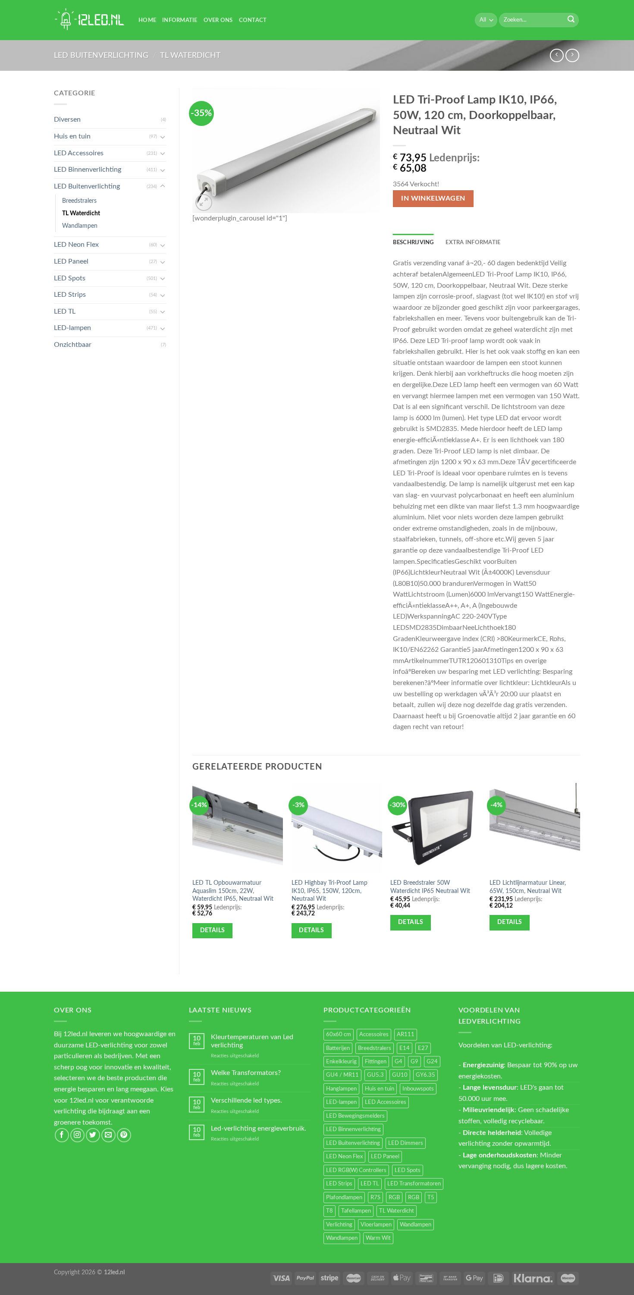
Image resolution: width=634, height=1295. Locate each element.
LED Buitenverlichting (101, 55)
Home (147, 20)
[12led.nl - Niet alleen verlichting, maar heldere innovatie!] (90, 20)
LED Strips (70, 294)
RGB (394, 1197)
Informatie (180, 20)
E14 (404, 1048)
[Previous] (192, 871)
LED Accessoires (79, 153)
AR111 (405, 1034)
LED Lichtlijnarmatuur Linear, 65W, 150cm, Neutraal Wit (528, 887)
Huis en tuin (72, 136)
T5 (430, 1197)
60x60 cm (338, 1034)
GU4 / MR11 (342, 1075)
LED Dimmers (405, 1143)
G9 (414, 1061)
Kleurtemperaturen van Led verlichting (252, 1041)
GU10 (400, 1075)
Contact (253, 20)
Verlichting (339, 1224)
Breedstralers (79, 201)
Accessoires (374, 1034)
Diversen (67, 119)
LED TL (64, 311)
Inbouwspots (418, 1088)
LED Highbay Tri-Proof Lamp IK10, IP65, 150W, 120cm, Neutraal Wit (329, 891)
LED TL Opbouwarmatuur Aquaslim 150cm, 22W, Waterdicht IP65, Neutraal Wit (232, 891)
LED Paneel (71, 261)
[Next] (579, 871)
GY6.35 (425, 1075)
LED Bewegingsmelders (355, 1116)
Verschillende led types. (246, 1100)
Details (212, 930)
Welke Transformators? (246, 1072)
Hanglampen (341, 1088)
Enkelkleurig (341, 1061)
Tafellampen (356, 1210)
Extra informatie (473, 242)
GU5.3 (375, 1075)
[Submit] (571, 20)
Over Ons (218, 20)
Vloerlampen (376, 1224)
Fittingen (375, 1061)
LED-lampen (72, 327)
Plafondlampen (344, 1197)
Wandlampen (79, 226)
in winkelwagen (433, 198)
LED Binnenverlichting (87, 169)
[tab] (413, 242)
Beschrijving (413, 242)
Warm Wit (378, 1238)
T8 (329, 1210)
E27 (423, 1048)
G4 (398, 1061)
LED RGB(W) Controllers (356, 1170)
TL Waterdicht (190, 55)
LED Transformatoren (414, 1183)
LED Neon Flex (76, 244)
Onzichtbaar (72, 344)
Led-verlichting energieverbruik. (258, 1128)
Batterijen (338, 1048)
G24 (432, 1061)
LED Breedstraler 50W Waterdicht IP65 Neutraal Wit (430, 887)
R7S (375, 1197)
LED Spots (69, 278)
